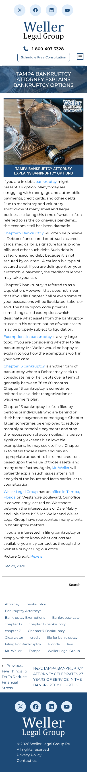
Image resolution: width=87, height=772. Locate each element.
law (70, 644)
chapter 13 (13, 624)
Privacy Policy (29, 755)
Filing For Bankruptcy (23, 644)
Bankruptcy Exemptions (25, 617)
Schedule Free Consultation (43, 57)
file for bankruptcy (62, 637)
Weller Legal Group (21, 491)
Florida (54, 644)
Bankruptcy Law (65, 617)
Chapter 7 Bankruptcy (24, 233)
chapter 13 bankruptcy (47, 624)
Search (75, 584)
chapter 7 (13, 631)
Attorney (12, 604)
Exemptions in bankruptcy (28, 336)
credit (35, 637)
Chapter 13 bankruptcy (24, 366)
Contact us (27, 760)
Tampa (35, 651)
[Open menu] (80, 56)
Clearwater (14, 637)
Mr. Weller (60, 467)
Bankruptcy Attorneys (23, 611)
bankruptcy (46, 181)
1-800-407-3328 (48, 48)
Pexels (36, 556)
